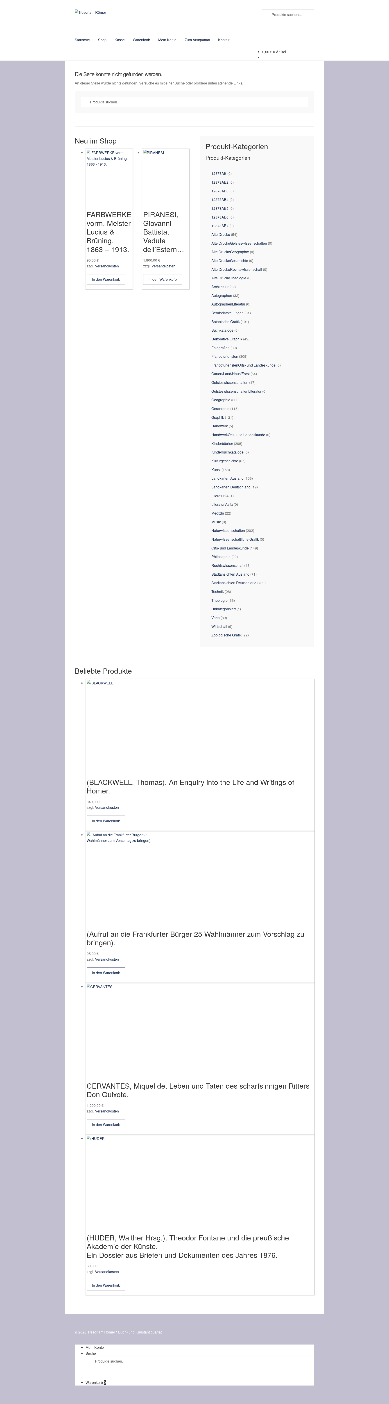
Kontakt (224, 39)
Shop (102, 39)
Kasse (120, 39)
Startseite (82, 39)
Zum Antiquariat (197, 39)
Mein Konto (167, 39)
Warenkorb (141, 39)
